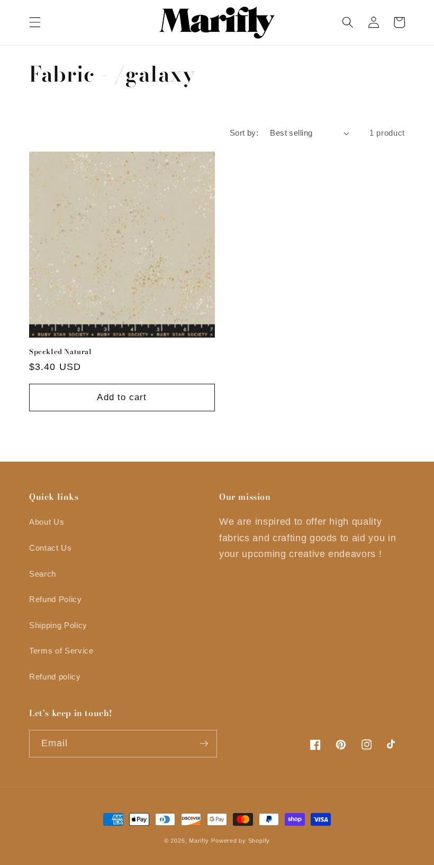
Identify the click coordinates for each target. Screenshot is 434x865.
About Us (46, 521)
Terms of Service (61, 650)
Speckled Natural (60, 351)
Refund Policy (55, 599)
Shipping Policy (58, 625)
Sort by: (244, 132)
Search (42, 573)
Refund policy (55, 676)
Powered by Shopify (240, 840)
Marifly (199, 840)
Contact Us (50, 547)
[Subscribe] (203, 743)
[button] (35, 22)
